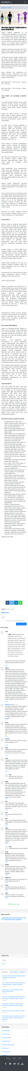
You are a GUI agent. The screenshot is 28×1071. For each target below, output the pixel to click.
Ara (3, 963)
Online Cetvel (5, 1034)
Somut (20, 1058)
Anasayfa (3, 7)
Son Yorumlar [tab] (13, 972)
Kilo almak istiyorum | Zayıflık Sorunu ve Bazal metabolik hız (14, 28)
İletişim (8, 1058)
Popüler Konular (6, 1041)
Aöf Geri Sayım (6, 1030)
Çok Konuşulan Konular (8, 1044)
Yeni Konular (5, 1048)
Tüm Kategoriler (6, 1051)
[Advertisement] (14, 553)
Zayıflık (12, 609)
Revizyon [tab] (22, 972)
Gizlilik (14, 1058)
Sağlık (9, 7)
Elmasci (7, 704)
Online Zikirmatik (6, 1037)
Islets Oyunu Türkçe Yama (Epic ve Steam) (13, 1010)
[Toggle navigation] (25, 2)
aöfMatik (4, 1055)
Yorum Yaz (14, 904)
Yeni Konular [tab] (4, 972)
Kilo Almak (8, 609)
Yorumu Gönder (21, 624)
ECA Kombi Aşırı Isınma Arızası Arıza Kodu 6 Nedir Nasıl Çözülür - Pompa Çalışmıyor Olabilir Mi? (13, 1017)
